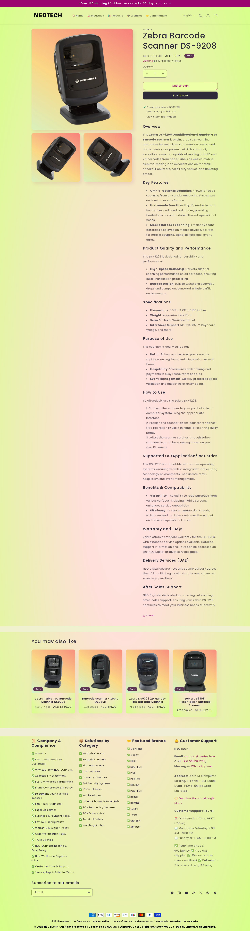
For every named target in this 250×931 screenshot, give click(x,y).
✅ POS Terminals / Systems (97, 807)
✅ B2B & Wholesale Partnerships (52, 781)
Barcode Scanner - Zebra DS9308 (100, 700)
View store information (161, 116)
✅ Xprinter (134, 826)
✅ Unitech (133, 820)
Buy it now (180, 95)
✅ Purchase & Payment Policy (50, 816)
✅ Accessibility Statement (48, 775)
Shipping (148, 60)
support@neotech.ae (199, 756)
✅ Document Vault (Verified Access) (49, 796)
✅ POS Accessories (91, 813)
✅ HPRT (132, 761)
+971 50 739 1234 (194, 761)
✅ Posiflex (133, 778)
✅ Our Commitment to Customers (46, 762)
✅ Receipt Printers (91, 819)
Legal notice (191, 921)
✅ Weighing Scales (91, 825)
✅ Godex (133, 755)
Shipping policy (144, 921)
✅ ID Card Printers (91, 789)
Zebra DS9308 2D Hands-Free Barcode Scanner (147, 700)
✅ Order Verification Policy (48, 834)
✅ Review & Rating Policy (47, 822)
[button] (200, 15)
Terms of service (122, 921)
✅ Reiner (132, 797)
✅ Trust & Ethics (42, 840)
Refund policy (82, 921)
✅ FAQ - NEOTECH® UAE (46, 804)
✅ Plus (131, 773)
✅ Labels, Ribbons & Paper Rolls (99, 801)
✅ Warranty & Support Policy (50, 828)
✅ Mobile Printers (90, 795)
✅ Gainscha (135, 749)
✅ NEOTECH (134, 767)
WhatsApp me (201, 766)
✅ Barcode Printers (91, 753)
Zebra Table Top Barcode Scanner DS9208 (53, 700)
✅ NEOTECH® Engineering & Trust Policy (49, 848)
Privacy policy (101, 921)
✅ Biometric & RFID (91, 765)
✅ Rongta (133, 802)
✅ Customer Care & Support (50, 866)
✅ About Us (39, 753)
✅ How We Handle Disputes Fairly (49, 858)
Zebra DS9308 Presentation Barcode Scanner (194, 702)
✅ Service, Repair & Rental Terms (52, 872)
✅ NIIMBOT (134, 784)
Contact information (168, 921)
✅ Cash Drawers (89, 771)
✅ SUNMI (132, 808)
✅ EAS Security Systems (94, 783)
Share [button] (150, 615)
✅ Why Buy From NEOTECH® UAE (52, 769)
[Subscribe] (89, 892)
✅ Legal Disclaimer (43, 810)
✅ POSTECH (134, 791)
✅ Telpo (132, 814)
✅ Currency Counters (93, 777)
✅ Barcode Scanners (92, 759)
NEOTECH (65, 921)
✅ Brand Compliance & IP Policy (52, 787)
